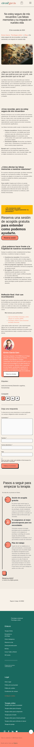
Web (2, 451)
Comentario (5, 417)
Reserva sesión (10, 238)
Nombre (4, 438)
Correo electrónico (6, 444)
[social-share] (3, 398)
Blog (26, 35)
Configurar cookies (10, 696)
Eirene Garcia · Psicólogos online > (12, 35)
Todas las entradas (11, 374)
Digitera (16, 743)
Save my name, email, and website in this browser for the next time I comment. (16, 461)
